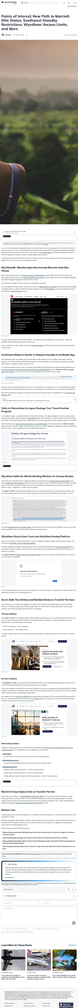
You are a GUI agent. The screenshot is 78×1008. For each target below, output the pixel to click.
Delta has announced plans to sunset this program (31, 424)
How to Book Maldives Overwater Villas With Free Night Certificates (64, 976)
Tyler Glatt (8, 34)
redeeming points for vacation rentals (19, 527)
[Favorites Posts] (68, 2)
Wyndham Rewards (62, 547)
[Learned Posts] (64, 2)
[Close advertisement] (75, 236)
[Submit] (22, 3)
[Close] (75, 232)
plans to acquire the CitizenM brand (34, 275)
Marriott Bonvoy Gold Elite (47, 287)
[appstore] (66, 1004)
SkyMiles (32, 418)
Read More (72, 945)
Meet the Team (9, 1006)
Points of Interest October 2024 (13, 846)
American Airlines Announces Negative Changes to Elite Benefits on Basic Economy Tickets (39, 977)
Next (76, 960)
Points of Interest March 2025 (13, 838)
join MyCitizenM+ (37, 345)
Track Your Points (28, 1003)
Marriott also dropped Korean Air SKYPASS (29, 803)
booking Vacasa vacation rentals (59, 481)
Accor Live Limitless (22, 696)
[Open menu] (75, 2)
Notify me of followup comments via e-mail (16, 929)
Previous (1, 960)
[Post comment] (73, 923)
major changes (47, 252)
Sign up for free (35, 854)
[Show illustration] (9, 877)
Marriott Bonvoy (16, 291)
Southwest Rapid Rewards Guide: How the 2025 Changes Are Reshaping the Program (26, 400)
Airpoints (36, 698)
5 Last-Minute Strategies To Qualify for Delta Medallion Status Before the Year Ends (13, 977)
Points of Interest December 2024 (14, 841)
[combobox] (39, 2)
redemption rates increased (14, 483)
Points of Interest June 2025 (12, 832)
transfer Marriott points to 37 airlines (32, 796)
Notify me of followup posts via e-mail (47, 929)
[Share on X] (73, 889)
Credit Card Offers (9, 1003)
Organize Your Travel (29, 1006)
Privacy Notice (46, 1003)
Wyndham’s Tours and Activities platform (22, 543)
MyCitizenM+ (50, 289)
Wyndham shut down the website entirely (28, 554)
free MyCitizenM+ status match (34, 277)
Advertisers (45, 244)
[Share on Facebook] (68, 889)
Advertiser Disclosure (71, 6)
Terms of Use (46, 1006)
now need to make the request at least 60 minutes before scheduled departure (25, 369)
